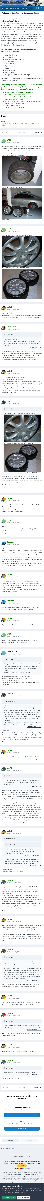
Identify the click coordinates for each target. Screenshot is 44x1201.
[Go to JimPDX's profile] (4, 695)
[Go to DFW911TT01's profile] (4, 653)
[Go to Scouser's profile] (4, 543)
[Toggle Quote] (5, 334)
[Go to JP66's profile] (4, 141)
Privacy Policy (18, 1156)
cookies (14, 1188)
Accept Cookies (9, 1198)
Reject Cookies (23, 1198)
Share (11, 1140)
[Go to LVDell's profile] (4, 308)
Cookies (28, 1156)
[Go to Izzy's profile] (4, 402)
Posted (13, 142)
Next (37, 132)
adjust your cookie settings (25, 1190)
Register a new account (22, 1115)
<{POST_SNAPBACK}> (34, 347)
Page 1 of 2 (21, 132)
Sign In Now (22, 1128)
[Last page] (41, 132)
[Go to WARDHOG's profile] (4, 328)
